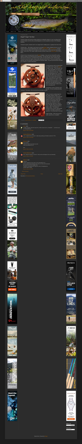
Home (42, 173)
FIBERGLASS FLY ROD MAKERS (24, 31)
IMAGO (43, 48)
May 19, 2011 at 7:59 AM (28, 156)
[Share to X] (41, 120)
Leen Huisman (53, 48)
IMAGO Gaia (53, 51)
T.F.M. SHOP (35, 31)
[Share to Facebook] (42, 120)
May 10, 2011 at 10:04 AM (28, 130)
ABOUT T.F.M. (13, 31)
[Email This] (39, 120)
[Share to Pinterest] (43, 120)
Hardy (47, 48)
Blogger (46, 436)
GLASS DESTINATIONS (61, 31)
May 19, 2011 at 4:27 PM (28, 168)
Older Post (60, 173)
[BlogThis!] (40, 120)
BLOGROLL (41, 31)
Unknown (25, 141)
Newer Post (23, 173)
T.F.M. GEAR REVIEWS (50, 31)
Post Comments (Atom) (30, 175)
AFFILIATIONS (70, 31)
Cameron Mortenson (27, 134)
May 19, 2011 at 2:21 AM (28, 149)
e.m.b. (24, 126)
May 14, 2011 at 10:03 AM (28, 137)
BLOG (7, 31)
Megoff (45, 47)
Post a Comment (25, 171)
